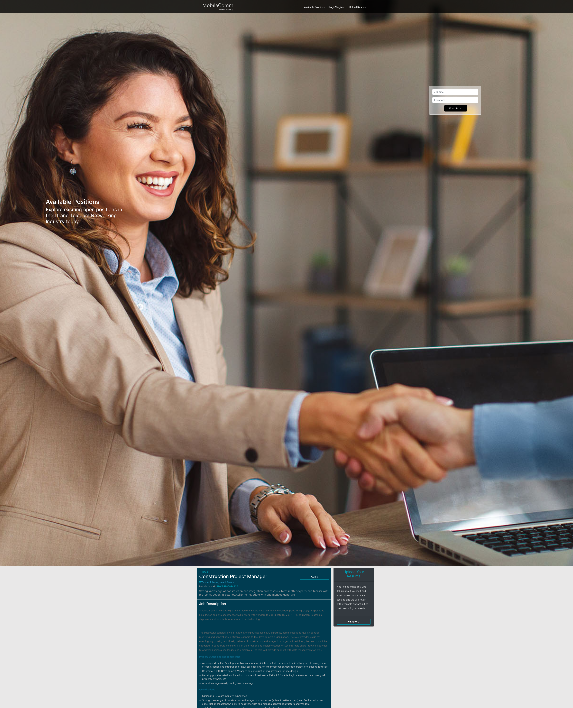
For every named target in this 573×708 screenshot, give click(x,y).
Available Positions (314, 7)
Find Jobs (455, 108)
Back (205, 571)
